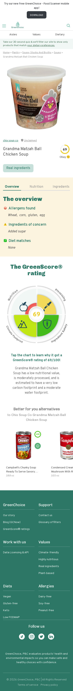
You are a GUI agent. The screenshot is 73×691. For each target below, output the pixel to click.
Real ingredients (18, 168)
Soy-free (44, 603)
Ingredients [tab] (61, 187)
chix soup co (10, 140)
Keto (6, 610)
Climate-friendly (49, 552)
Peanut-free (46, 610)
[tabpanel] (36, 222)
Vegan (7, 596)
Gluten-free (10, 603)
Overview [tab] (12, 187)
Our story (9, 515)
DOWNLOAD (36, 15)
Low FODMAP (11, 617)
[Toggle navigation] (5, 25)
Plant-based (46, 573)
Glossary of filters (50, 522)
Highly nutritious (48, 559)
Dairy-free (45, 596)
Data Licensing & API (16, 552)
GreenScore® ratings (16, 529)
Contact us (45, 515)
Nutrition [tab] (36, 187)
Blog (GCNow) (11, 522)
